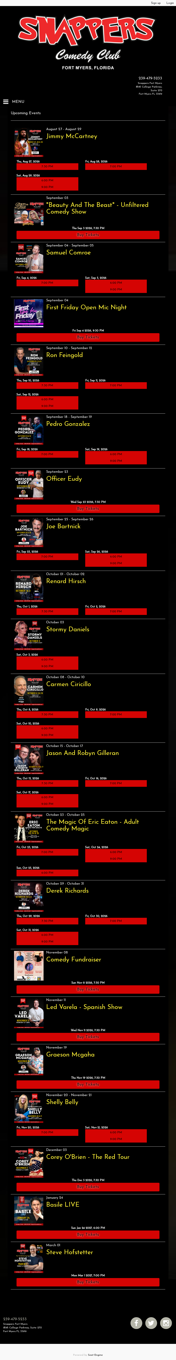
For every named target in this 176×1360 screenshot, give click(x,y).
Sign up (156, 3)
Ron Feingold (64, 355)
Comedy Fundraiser (73, 959)
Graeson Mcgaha (70, 1055)
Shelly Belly (62, 1102)
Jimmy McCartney (71, 136)
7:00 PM (116, 166)
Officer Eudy (64, 479)
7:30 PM (47, 166)
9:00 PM (47, 187)
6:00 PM (47, 180)
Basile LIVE (62, 1205)
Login (170, 3)
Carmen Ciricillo (68, 684)
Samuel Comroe (68, 253)
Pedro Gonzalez (68, 424)
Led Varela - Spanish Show (84, 1007)
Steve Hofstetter (69, 1252)
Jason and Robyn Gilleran (82, 753)
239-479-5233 (150, 78)
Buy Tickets (88, 235)
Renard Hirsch (66, 581)
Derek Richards (67, 891)
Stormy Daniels (67, 629)
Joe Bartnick (63, 526)
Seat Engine (95, 1355)
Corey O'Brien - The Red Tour (88, 1157)
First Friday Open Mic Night (86, 307)
